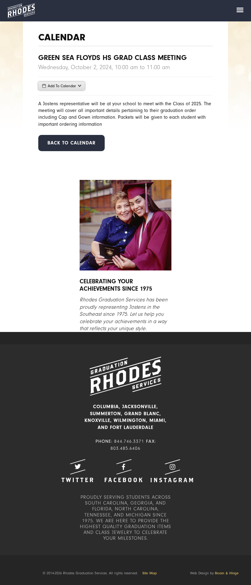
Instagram (171, 470)
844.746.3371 (129, 441)
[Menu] (240, 10)
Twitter (77, 470)
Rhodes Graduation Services (21, 10)
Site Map (149, 573)
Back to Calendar (71, 143)
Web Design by (214, 573)
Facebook (123, 470)
